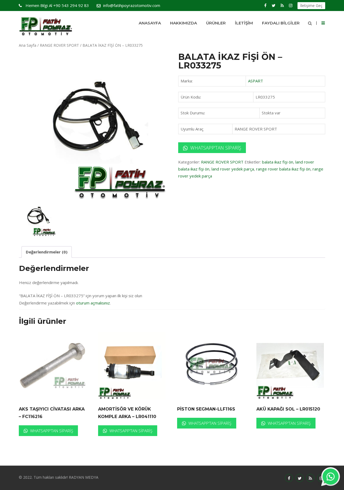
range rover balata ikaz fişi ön (283, 169)
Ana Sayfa (27, 45)
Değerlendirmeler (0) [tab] (46, 252)
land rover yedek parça (233, 169)
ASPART (255, 81)
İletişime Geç (311, 5)
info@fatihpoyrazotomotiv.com (131, 5)
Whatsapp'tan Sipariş (215, 147)
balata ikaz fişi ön (277, 162)
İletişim (244, 23)
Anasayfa (150, 23)
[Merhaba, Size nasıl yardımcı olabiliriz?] (330, 477)
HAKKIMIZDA (183, 23)
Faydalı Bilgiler (281, 23)
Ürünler (216, 23)
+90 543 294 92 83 (57, 5)
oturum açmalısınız (93, 303)
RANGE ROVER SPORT (59, 45)
